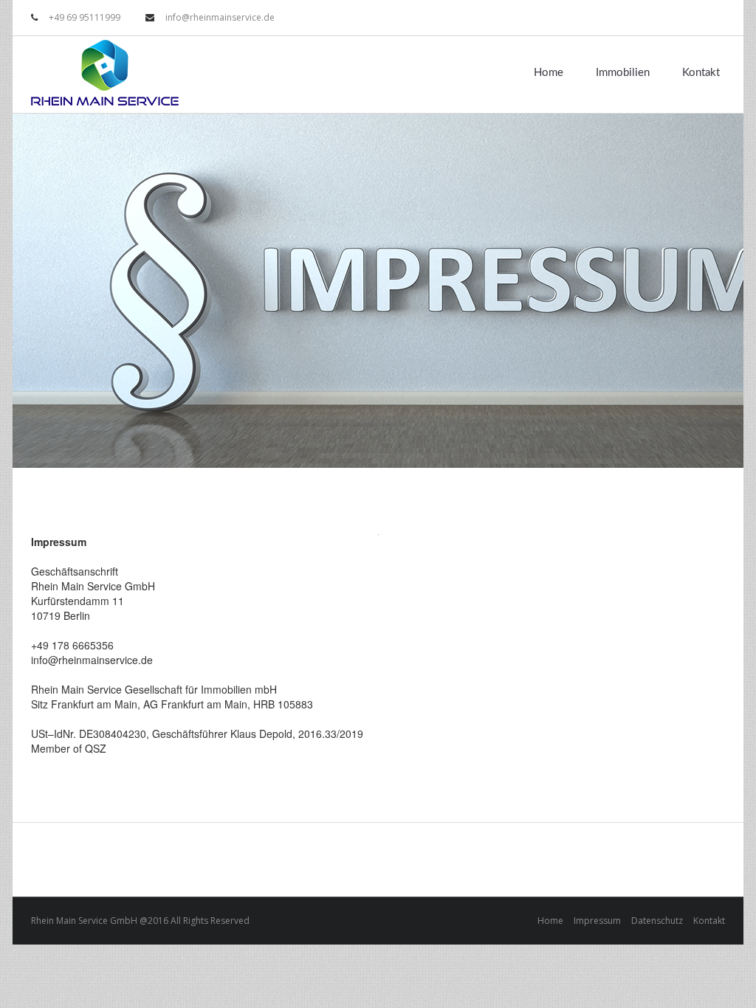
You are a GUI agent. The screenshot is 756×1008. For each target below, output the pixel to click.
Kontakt (701, 72)
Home (548, 72)
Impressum (597, 920)
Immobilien (623, 72)
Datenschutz (657, 920)
